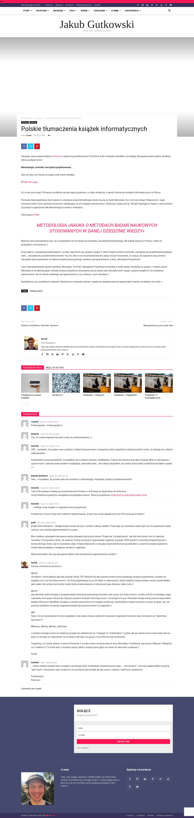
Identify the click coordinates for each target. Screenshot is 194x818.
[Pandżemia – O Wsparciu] (97, 383)
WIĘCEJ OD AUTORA (55, 368)
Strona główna (27, 118)
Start (26, 10)
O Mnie (115, 10)
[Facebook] (138, 5)
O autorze (49, 5)
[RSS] (157, 5)
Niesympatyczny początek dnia (158, 325)
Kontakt (97, 5)
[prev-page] (23, 403)
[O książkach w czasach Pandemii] (35, 383)
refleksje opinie (36, 291)
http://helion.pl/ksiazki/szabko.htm (129, 495)
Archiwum (69, 5)
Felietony (41, 10)
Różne (84, 10)
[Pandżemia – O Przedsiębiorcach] (159, 383)
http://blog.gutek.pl (48, 343)
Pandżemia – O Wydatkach (125, 395)
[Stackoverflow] (161, 5)
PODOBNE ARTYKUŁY (32, 368)
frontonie (57, 156)
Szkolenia (99, 10)
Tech (71, 10)
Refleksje (33, 122)
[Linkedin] (147, 5)
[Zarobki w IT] (66, 383)
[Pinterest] (152, 5)
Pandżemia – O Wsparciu (93, 395)
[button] (169, 11)
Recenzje (58, 10)
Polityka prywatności (84, 5)
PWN (36, 214)
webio (53, 815)
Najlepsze (59, 5)
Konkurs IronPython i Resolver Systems (39, 325)
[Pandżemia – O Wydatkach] (128, 383)
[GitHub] (48, 354)
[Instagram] (142, 5)
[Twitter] (166, 5)
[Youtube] (171, 5)
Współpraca (132, 10)
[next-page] (27, 403)
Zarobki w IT (57, 395)
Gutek (28, 135)
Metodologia (52, 225)
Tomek (34, 421)
